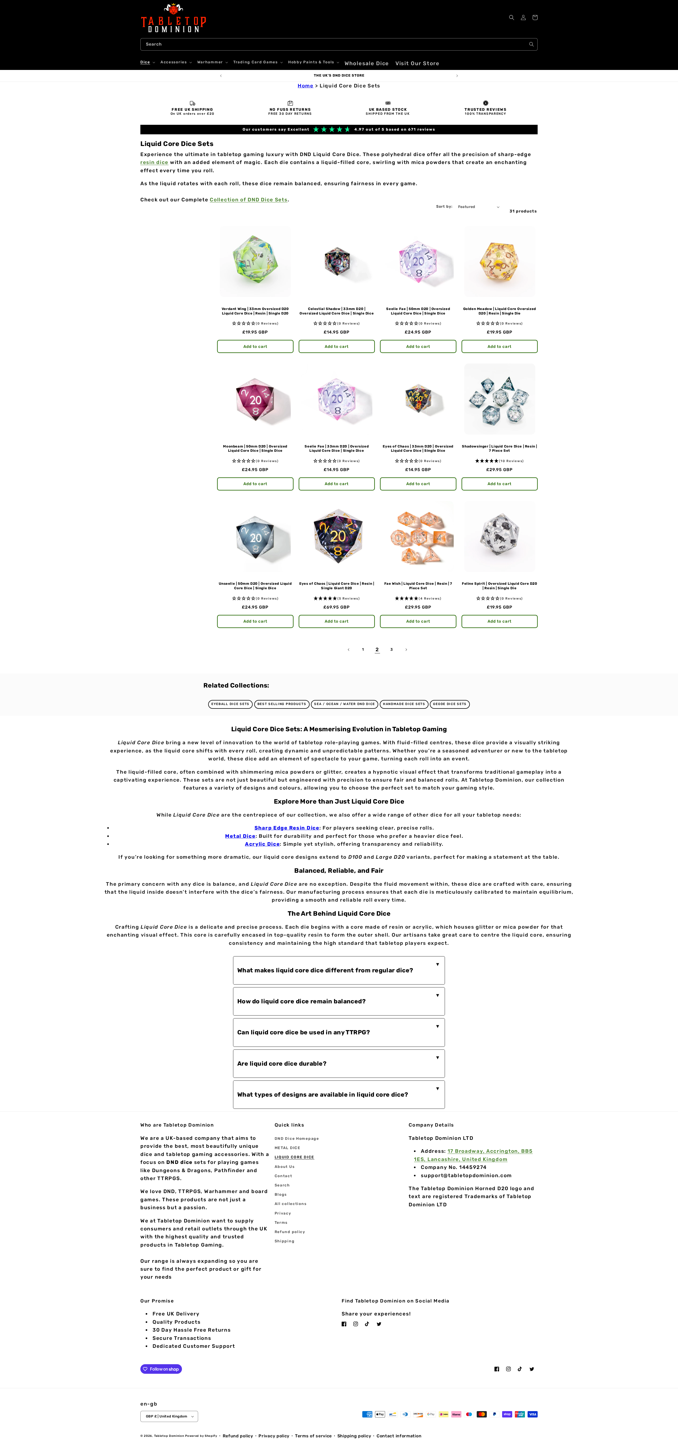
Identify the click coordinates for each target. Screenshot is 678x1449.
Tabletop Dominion (169, 1436)
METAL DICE (288, 1148)
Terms (281, 1222)
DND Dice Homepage (297, 1138)
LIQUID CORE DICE (294, 1157)
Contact (283, 1176)
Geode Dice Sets (450, 704)
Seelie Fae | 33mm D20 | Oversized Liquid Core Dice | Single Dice (337, 448)
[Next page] (406, 649)
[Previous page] (349, 649)
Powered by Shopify (201, 1436)
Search (282, 1185)
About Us (285, 1166)
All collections (291, 1204)
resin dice (154, 162)
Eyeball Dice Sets (230, 704)
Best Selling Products (281, 704)
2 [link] (377, 649)
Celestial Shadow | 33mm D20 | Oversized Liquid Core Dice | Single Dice (337, 311)
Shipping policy (354, 1435)
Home (306, 86)
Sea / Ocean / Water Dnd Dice (344, 704)
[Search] (531, 44)
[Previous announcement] (221, 76)
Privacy (283, 1213)
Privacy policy (273, 1435)
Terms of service (313, 1435)
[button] (147, 62)
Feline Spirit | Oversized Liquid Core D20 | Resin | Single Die (499, 586)
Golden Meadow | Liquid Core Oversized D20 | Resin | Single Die (499, 311)
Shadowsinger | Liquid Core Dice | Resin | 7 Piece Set (499, 448)
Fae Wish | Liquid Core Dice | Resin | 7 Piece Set (418, 586)
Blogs (281, 1194)
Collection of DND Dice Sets (248, 200)
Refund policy (290, 1232)
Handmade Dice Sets (404, 704)
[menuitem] (366, 63)
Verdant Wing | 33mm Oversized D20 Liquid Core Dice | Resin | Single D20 (255, 311)
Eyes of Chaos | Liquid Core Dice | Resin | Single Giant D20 (336, 586)
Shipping (285, 1241)
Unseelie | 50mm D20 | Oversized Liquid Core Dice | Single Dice (255, 586)
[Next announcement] (457, 76)
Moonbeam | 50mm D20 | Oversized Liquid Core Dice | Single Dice (255, 448)
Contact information (399, 1435)
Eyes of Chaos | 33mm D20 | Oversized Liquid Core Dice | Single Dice (418, 448)
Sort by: (444, 206)
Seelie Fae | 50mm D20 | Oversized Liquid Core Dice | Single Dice (418, 311)
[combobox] (339, 44)
